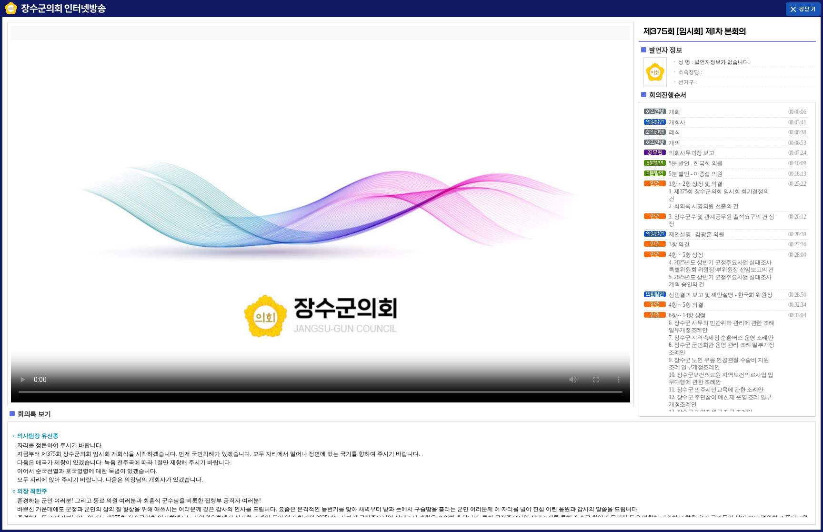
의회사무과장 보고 (691, 153)
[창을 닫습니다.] (803, 8)
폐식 (674, 132)
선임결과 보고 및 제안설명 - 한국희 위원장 (720, 294)
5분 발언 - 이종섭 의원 (696, 174)
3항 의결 (679, 244)
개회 (674, 112)
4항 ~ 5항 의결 (686, 304)
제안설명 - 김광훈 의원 (696, 234)
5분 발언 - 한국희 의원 (696, 163)
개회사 (677, 122)
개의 (674, 143)
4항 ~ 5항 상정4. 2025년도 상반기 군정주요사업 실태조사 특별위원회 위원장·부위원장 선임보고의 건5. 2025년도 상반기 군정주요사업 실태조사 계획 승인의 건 (721, 269)
